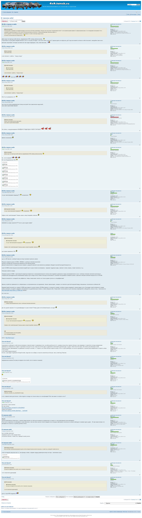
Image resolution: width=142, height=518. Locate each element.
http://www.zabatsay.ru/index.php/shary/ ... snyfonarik (14, 410)
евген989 (4, 192)
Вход (139, 14)
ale (3, 26)
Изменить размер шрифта (139, 12)
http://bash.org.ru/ (10, 337)
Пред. (3, 496)
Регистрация (133, 14)
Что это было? (6, 341)
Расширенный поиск (136, 5)
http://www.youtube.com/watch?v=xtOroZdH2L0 (13, 407)
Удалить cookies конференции (116, 511)
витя (3, 82)
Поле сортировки (69, 496)
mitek (4, 47)
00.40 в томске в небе (9, 24)
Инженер (4, 116)
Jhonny (4, 313)
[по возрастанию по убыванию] (92, 496)
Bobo (4, 256)
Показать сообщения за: (50, 496)
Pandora (4, 358)
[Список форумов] (22, 9)
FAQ (128, 14)
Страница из (134, 21)
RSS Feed (125, 511)
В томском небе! (7, 18)
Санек (111, 233)
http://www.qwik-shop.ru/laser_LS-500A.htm (12, 290)
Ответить (3, 20)
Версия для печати (136, 12)
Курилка (16, 12)
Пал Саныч (5, 416)
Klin (3, 372)
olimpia (4, 431)
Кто (12, 12)
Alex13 (4, 343)
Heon (4, 102)
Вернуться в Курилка (6, 502)
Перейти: (102, 503)
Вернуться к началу (139, 43)
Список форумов (7, 12)
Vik (3, 464)
